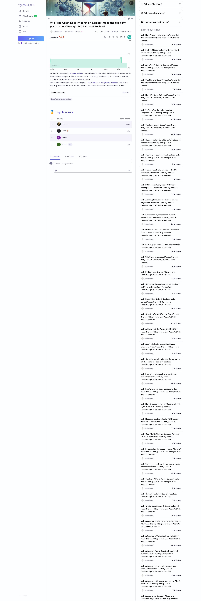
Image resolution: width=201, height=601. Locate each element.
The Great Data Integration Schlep (102, 82)
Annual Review (76, 73)
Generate (125, 92)
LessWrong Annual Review (61, 99)
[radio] (109, 37)
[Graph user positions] (104, 37)
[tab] (55, 157)
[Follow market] (124, 18)
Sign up (30, 39)
